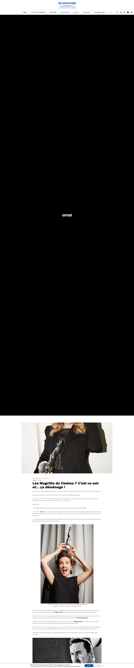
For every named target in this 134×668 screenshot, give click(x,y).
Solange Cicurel (58, 612)
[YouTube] (127, 12)
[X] (116, 12)
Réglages (98, 665)
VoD (40, 480)
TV (38, 480)
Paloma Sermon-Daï (82, 618)
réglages (78, 666)
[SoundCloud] (130, 12)
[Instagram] (123, 12)
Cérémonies (34, 480)
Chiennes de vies (78, 621)
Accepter (89, 665)
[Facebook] (120, 12)
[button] (110, 12)
